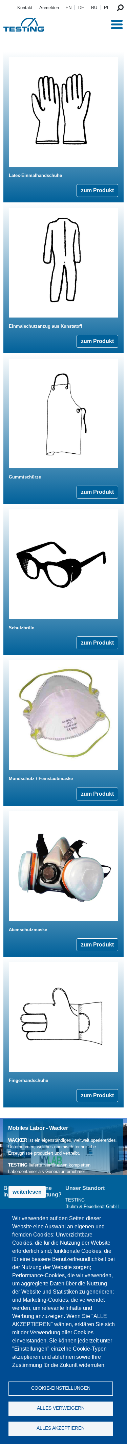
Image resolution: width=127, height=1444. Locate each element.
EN (68, 7)
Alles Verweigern (61, 1408)
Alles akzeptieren (61, 1428)
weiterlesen (27, 1192)
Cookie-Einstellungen (60, 1388)
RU (94, 7)
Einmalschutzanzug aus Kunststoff (45, 326)
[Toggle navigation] (117, 24)
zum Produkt (97, 190)
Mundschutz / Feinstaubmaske (41, 778)
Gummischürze (25, 477)
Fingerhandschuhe (28, 1080)
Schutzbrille (21, 627)
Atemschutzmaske (28, 929)
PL (106, 7)
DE (81, 7)
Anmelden (49, 7)
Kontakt (25, 7)
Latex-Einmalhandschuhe (35, 175)
